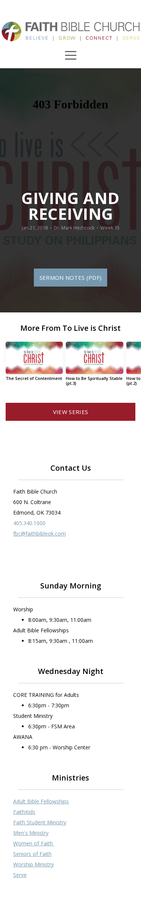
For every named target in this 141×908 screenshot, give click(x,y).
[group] (34, 364)
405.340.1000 (29, 523)
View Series (70, 412)
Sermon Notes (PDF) (70, 277)
